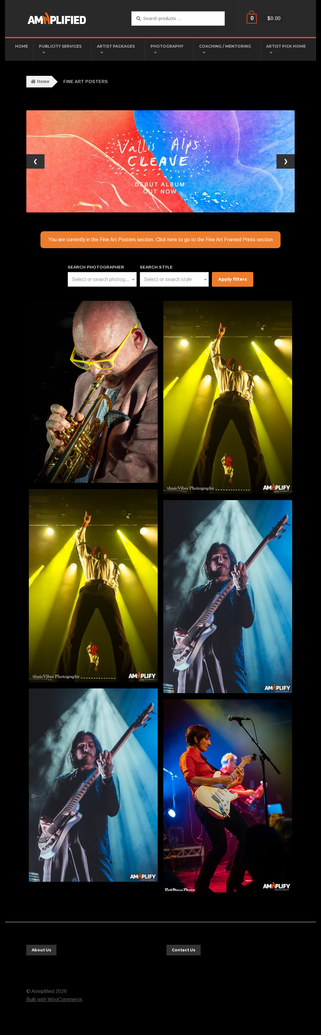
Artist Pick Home (286, 46)
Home (43, 81)
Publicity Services (60, 46)
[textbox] (102, 279)
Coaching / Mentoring (225, 46)
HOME (21, 46)
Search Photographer (96, 267)
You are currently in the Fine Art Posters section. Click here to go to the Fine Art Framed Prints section (160, 239)
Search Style (156, 267)
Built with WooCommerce (54, 999)
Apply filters (232, 279)
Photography (166, 46)
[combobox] (102, 279)
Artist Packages (116, 46)
